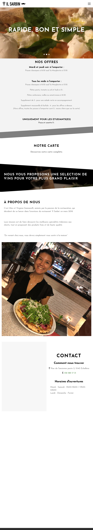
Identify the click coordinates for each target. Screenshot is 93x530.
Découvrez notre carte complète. (47, 152)
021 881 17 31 (70, 373)
